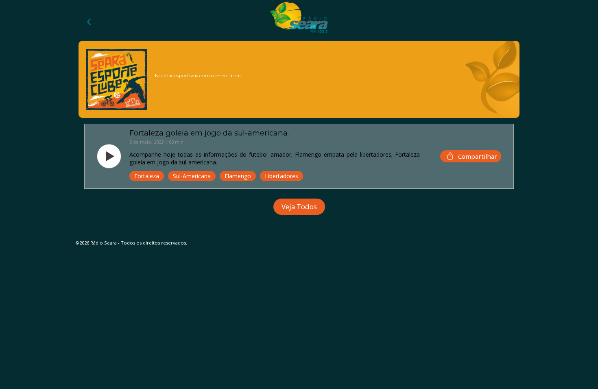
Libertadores (281, 176)
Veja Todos (299, 206)
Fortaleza (146, 176)
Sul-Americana (192, 176)
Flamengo (238, 176)
